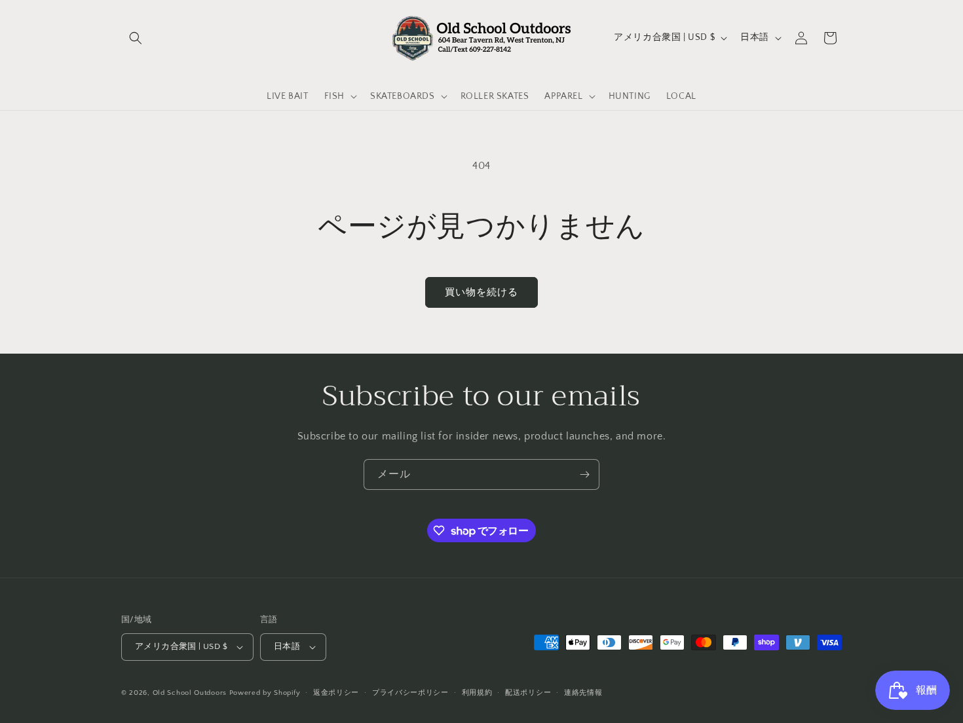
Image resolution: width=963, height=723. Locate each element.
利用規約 (477, 693)
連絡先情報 (583, 693)
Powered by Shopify (265, 693)
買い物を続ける (481, 292)
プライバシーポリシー (410, 693)
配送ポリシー (528, 693)
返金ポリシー (336, 693)
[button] (135, 38)
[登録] (584, 474)
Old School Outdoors (190, 693)
